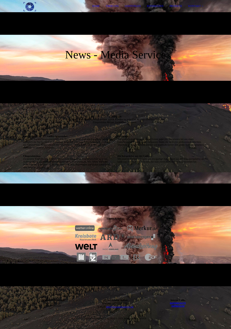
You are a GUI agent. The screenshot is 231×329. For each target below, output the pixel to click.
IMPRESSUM (177, 306)
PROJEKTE (176, 6)
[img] (50, 11)
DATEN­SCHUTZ (178, 303)
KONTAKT (194, 6)
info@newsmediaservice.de (119, 307)
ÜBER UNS (112, 6)
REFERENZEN (155, 6)
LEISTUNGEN (133, 6)
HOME (96, 6)
